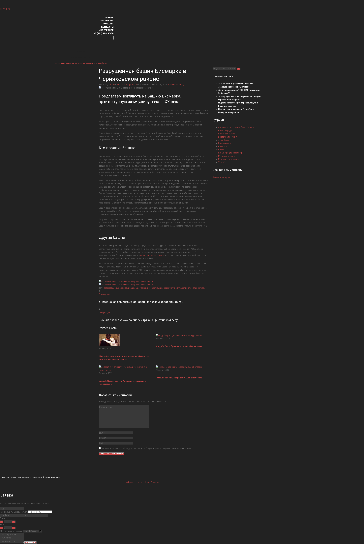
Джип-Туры (223, 140)
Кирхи (221, 150)
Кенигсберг (223, 146)
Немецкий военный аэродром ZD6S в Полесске (179, 378)
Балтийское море (226, 134)
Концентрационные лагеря (231, 153)
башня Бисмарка (137, 288)
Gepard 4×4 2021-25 (52, 477)
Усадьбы (222, 162)
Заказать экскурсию (222, 177)
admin (112, 84)
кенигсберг (150, 288)
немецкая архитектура (166, 288)
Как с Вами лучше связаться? (14, 512)
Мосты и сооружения (81, 58)
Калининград (224, 143)
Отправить (30, 542)
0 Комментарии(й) (175, 84)
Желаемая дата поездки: (11, 531)
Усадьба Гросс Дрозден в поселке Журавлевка (179, 346)
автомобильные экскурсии (116, 288)
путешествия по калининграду (191, 288)
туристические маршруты (152, 255)
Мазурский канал (226, 156)
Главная (81, 51)
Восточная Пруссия (227, 137)
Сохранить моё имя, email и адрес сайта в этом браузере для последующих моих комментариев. (146, 448)
